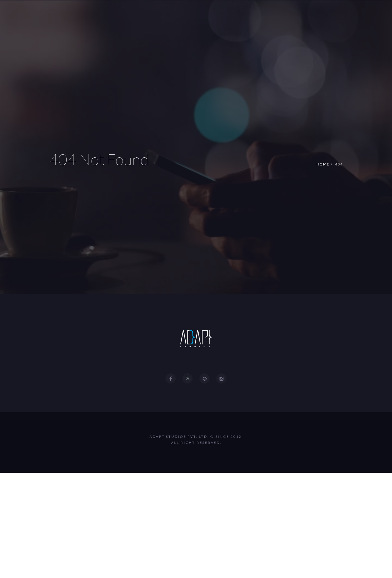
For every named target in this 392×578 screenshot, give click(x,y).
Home (323, 164)
